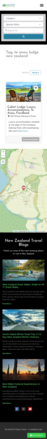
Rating (35, 73)
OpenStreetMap (32, 231)
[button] (41, 5)
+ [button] (3, 151)
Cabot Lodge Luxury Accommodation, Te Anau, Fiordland (21, 110)
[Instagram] (23, 409)
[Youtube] (30, 409)
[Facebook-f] (17, 409)
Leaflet (15, 231)
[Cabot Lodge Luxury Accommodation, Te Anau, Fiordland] (23, 188)
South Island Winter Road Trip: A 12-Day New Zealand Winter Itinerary (22, 335)
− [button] (3, 155)
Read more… (23, 131)
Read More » (7, 304)
